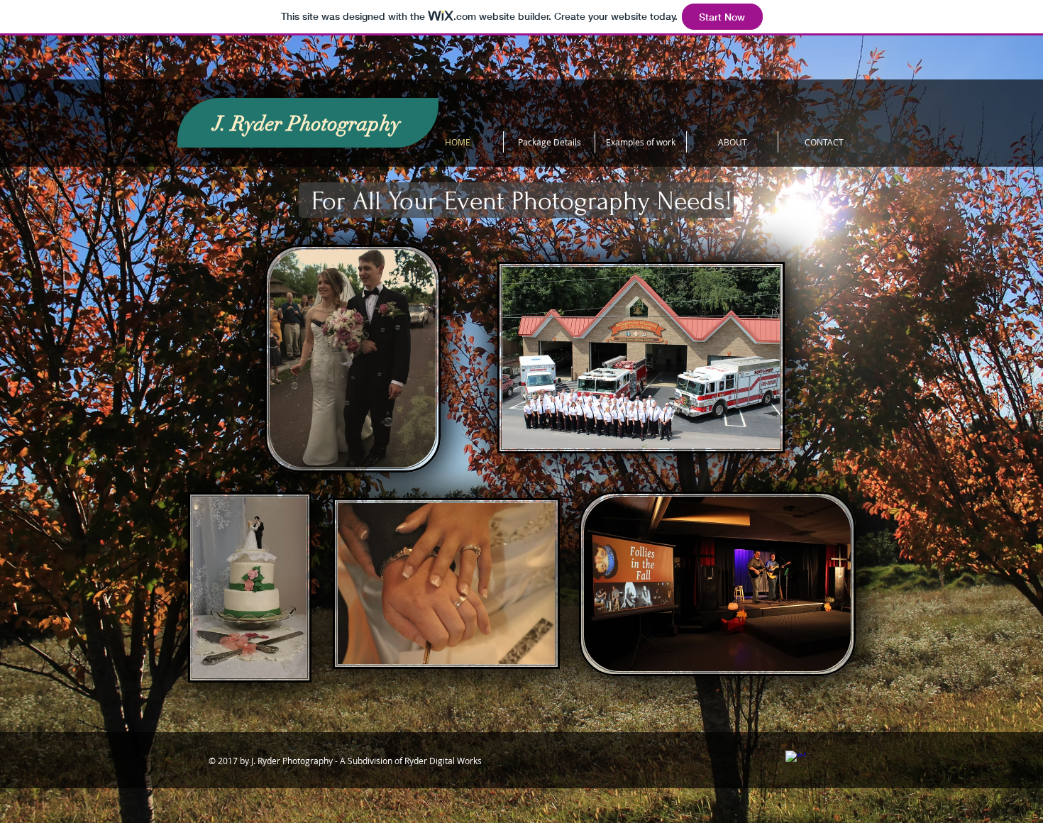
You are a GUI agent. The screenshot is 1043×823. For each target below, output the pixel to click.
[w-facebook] (795, 760)
